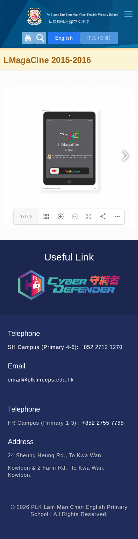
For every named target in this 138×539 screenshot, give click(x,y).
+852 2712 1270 (101, 347)
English (64, 38)
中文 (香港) (99, 37)
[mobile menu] (128, 14)
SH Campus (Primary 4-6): (44, 347)
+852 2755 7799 (104, 423)
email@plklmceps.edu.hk (41, 380)
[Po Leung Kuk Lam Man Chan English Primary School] (69, 16)
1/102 (26, 216)
